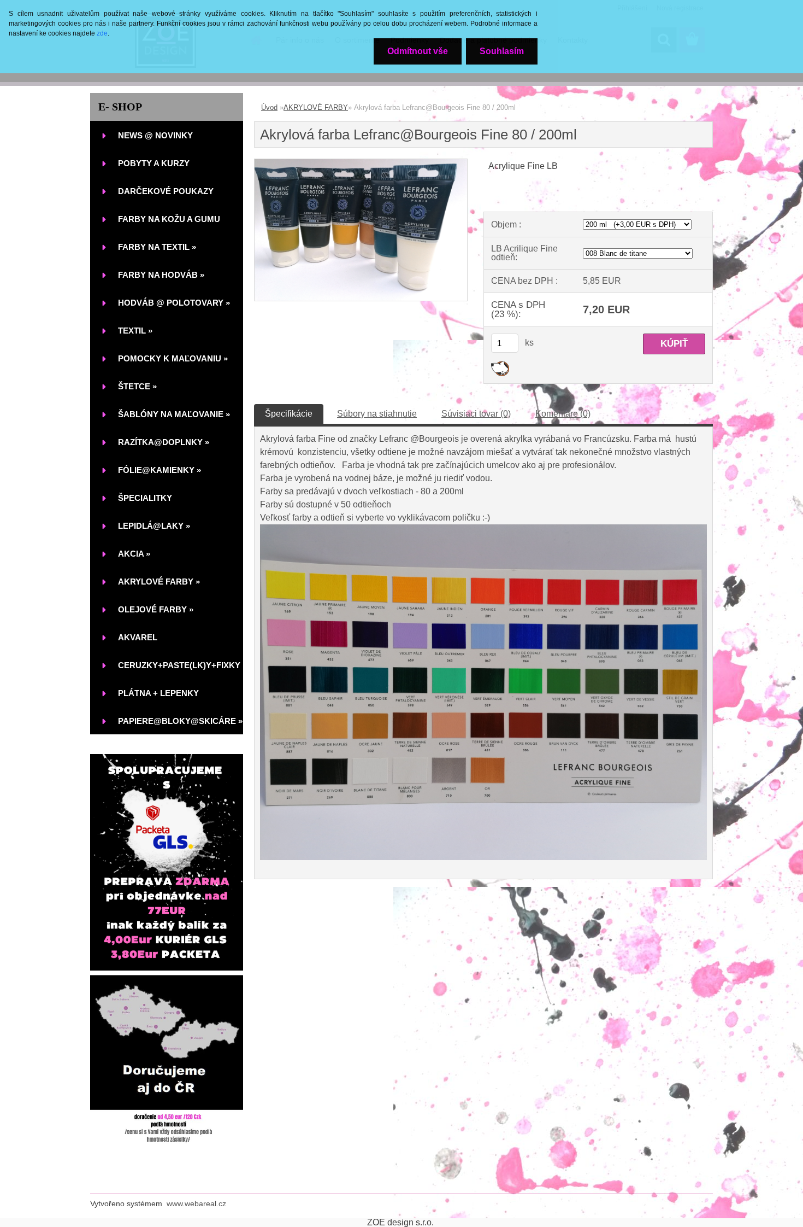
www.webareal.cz (196, 1203)
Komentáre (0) (563, 413)
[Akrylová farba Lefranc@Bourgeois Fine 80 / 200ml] (361, 163)
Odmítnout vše (417, 51)
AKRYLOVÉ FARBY (316, 107)
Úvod (269, 107)
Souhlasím (502, 51)
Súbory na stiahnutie (377, 413)
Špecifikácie (288, 413)
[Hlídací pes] (500, 365)
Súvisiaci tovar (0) (476, 413)
